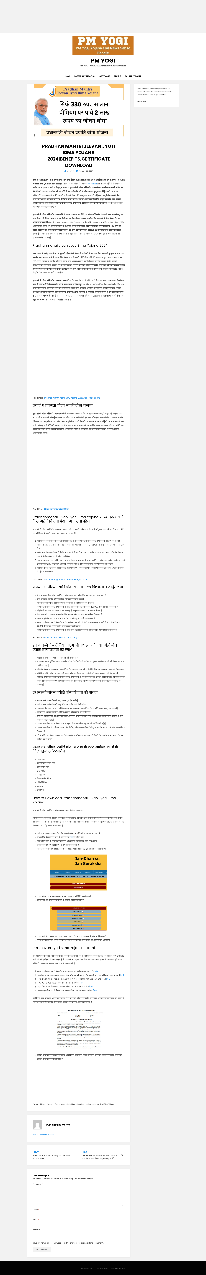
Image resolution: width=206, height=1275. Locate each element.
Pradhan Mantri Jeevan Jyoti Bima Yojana (97, 1104)
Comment (38, 1184)
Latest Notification (84, 76)
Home (67, 76)
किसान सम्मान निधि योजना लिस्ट (56, 509)
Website (36, 1230)
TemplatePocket (102, 1268)
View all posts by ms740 (43, 1135)
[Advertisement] (71, 16)
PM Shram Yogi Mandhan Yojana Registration (66, 579)
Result (117, 76)
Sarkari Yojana (133, 76)
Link (122, 975)
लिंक (71, 837)
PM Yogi (103, 61)
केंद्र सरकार (92, 183)
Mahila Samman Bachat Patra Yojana (62, 637)
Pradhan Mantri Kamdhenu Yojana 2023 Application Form (72, 398)
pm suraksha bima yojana (71, 1104)
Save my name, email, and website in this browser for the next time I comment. (68, 1243)
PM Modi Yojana (46, 1104)
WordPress (121, 1268)
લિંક (108, 979)
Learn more (141, 102)
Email (36, 1220)
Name (36, 1210)
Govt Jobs (104, 76)
